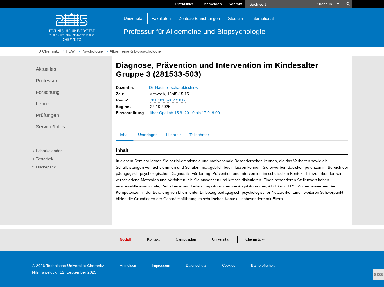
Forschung (48, 92)
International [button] (262, 18)
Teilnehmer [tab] (199, 134)
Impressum (161, 266)
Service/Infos (50, 127)
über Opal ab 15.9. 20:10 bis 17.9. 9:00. (185, 112)
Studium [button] (235, 18)
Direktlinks (184, 4)
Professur (46, 80)
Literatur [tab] (173, 134)
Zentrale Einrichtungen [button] (199, 18)
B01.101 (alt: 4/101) (168, 100)
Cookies (228, 266)
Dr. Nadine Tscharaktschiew (173, 87)
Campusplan (186, 239)
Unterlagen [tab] (148, 134)
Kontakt (235, 4)
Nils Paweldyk (44, 272)
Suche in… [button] (327, 4)
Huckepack (46, 167)
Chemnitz (253, 239)
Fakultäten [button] (161, 18)
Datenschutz (196, 266)
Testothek (44, 159)
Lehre (42, 104)
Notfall (125, 239)
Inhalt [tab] (125, 134)
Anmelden (213, 4)
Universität (220, 239)
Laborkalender (49, 150)
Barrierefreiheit (263, 266)
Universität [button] (133, 18)
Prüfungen (47, 115)
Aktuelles (46, 69)
